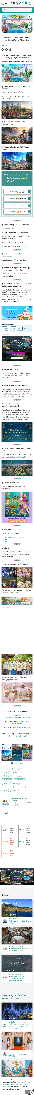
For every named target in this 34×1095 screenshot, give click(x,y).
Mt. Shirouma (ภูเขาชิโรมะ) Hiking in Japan (19, 922)
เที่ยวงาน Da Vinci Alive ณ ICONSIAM (17, 1055)
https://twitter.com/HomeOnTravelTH (17, 718)
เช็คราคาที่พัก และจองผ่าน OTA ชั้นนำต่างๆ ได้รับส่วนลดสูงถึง (17, 178)
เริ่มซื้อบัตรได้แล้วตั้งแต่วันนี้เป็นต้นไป (14, 457)
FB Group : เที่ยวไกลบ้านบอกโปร (17, 736)
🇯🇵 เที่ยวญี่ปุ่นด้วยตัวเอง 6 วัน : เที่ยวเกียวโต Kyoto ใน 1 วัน (19, 950)
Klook (7, 542)
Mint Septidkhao (13, 919)
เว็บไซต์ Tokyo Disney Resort (15, 537)
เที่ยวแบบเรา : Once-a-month (16, 946)
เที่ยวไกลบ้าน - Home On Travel (17, 1022)
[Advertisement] (17, 632)
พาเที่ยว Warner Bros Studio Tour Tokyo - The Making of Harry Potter (18, 1026)
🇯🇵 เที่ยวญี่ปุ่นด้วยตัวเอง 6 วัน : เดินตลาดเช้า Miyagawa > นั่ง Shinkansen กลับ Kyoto (19, 978)
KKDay (7, 539)
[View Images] (7, 747)
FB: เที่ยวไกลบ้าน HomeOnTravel (20, 722)
